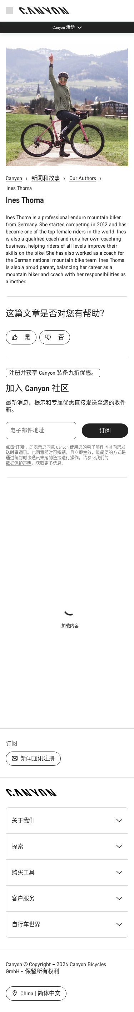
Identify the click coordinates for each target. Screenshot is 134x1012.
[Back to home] (44, 10)
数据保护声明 (18, 463)
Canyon (14, 178)
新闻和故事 (45, 178)
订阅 (105, 430)
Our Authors (82, 178)
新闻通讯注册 (37, 758)
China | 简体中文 (39, 993)
